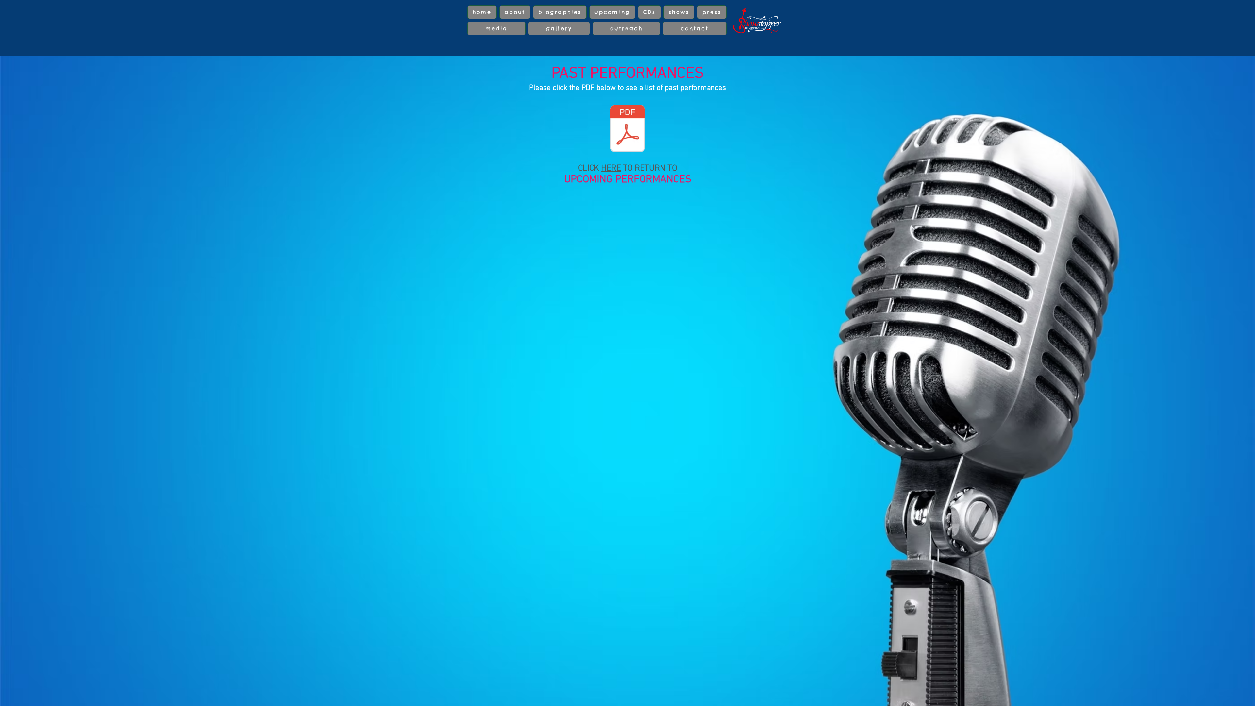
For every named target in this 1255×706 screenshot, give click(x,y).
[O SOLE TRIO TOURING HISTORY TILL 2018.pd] (627, 129)
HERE (611, 168)
